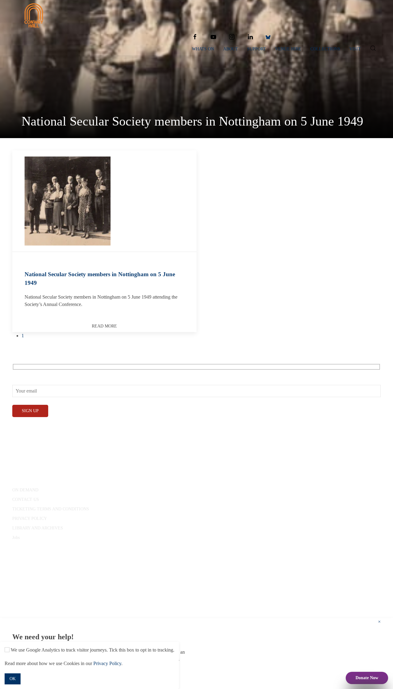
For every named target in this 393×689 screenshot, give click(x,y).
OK (13, 678)
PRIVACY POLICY (29, 518)
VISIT (355, 49)
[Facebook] (195, 37)
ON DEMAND (25, 490)
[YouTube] (213, 37)
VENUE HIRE (288, 49)
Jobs (16, 537)
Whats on (203, 49)
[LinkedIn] (250, 37)
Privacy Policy (107, 663)
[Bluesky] (268, 37)
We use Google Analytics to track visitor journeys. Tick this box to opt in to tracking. (92, 649)
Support (256, 49)
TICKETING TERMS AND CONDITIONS (50, 509)
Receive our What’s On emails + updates (51, 373)
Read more (104, 326)
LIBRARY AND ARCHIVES (37, 528)
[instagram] (231, 37)
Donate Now (367, 677)
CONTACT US (25, 499)
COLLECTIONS (325, 49)
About (230, 49)
